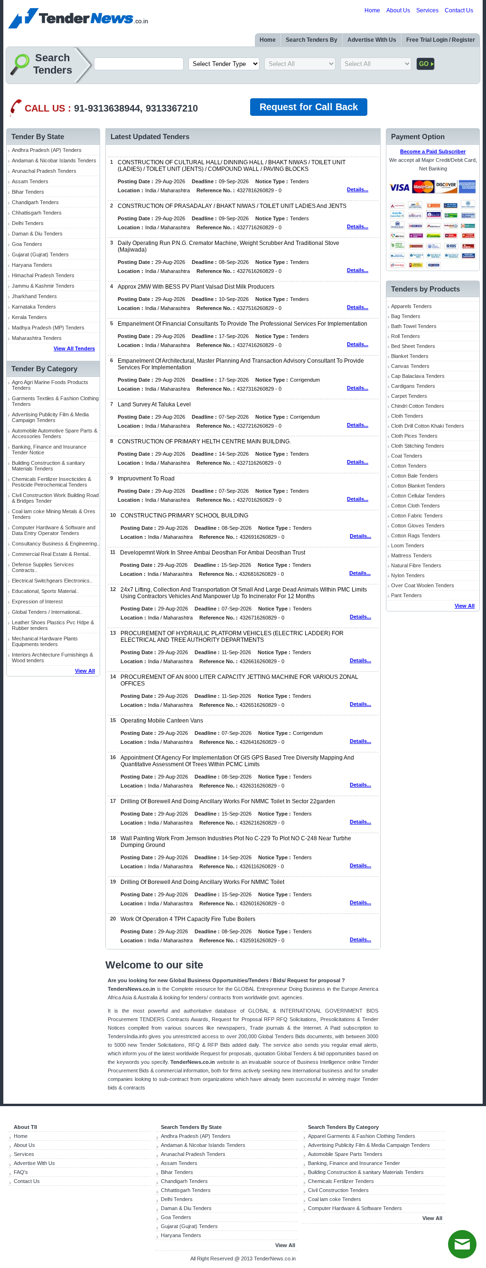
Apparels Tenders (411, 306)
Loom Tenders (407, 545)
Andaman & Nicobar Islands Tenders (54, 160)
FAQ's (21, 1172)
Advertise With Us (371, 40)
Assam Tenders (30, 181)
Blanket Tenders (410, 356)
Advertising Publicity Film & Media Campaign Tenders (50, 417)
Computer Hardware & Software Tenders (355, 1208)
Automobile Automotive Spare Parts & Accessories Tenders (54, 433)
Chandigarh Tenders (35, 202)
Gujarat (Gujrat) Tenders (40, 254)
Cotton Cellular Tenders (418, 495)
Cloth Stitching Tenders (417, 446)
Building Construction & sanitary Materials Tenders (48, 465)
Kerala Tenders (29, 317)
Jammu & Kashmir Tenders (43, 286)
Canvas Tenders (410, 366)
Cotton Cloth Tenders (415, 505)
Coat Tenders (406, 456)
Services (427, 10)
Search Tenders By (311, 40)
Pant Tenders (406, 595)
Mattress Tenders (411, 555)
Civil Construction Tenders (338, 1190)
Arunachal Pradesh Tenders (44, 171)
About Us (398, 10)
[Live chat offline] (462, 1244)
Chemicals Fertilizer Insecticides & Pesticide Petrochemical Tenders (51, 482)
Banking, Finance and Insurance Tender (354, 1163)
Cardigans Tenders (413, 386)
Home (372, 10)
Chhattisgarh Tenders (37, 213)
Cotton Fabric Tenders (417, 515)
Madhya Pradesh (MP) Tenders (48, 327)
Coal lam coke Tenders (334, 1199)
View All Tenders (74, 348)
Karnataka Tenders (34, 307)
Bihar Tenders (28, 192)
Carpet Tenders (409, 396)
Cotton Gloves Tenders (418, 525)
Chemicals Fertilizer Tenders (341, 1181)
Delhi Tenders (28, 223)
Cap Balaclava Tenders (418, 376)
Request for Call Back (309, 107)
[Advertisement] (53, 828)
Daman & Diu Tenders (37, 233)
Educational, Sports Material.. (45, 591)
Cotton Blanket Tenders (418, 485)
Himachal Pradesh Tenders (43, 275)
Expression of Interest (37, 601)
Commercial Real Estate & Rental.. (51, 554)
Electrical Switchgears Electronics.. (52, 580)
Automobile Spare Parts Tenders (345, 1154)
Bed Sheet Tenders (413, 346)
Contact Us (459, 10)
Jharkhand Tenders (34, 296)
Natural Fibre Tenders (416, 565)
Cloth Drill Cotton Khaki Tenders (427, 426)
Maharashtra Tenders (37, 338)
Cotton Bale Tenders (414, 476)
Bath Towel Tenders (414, 326)
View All (85, 671)
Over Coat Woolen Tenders (422, 585)
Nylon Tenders (408, 575)
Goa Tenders (27, 244)
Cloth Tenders (407, 416)
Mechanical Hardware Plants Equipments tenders (45, 641)
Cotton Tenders (409, 466)
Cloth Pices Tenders (414, 436)
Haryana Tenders (32, 265)
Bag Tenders (406, 316)
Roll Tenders (405, 336)
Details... (357, 189)
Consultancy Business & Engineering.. (56, 543)
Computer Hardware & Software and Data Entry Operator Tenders (53, 530)
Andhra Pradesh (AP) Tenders (47, 150)
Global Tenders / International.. (47, 612)
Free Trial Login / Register (440, 40)
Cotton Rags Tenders (415, 535)
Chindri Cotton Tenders (417, 406)
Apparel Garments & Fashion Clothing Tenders (361, 1136)
